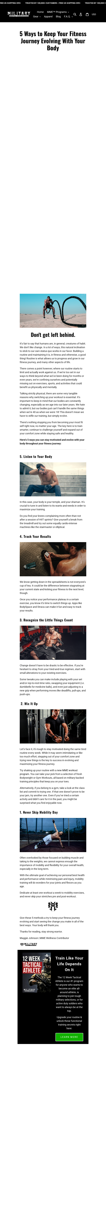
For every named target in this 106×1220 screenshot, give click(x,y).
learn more (69, 1037)
